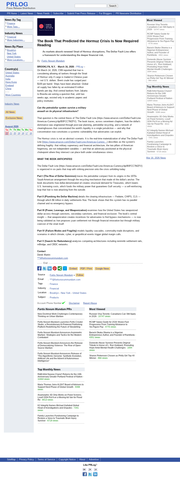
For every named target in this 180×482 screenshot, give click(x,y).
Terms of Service (46, 459)
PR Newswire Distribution (128, 13)
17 (26, 133)
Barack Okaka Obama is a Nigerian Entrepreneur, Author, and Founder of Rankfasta (112, 333)
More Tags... (13, 26)
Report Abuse (90, 303)
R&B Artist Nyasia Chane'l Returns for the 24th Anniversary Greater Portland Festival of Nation (60, 375)
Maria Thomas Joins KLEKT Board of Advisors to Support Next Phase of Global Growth (61, 385)
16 (31, 133)
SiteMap (11, 459)
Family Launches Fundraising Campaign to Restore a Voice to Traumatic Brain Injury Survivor (58, 418)
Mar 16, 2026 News (156, 158)
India (7, 79)
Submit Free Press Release (81, 13)
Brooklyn (11, 50)
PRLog (79, 66)
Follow (80, 275)
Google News (102, 268)
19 (19, 133)
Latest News (27, 13)
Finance (11, 23)
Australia (9, 75)
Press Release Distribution (21, 8)
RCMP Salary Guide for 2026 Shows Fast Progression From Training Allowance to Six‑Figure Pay (109, 324)
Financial (11, 37)
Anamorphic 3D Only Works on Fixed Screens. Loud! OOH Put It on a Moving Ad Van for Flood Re (60, 397)
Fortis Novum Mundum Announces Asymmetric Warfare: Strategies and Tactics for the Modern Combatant (60, 335)
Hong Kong (11, 82)
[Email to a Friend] (65, 268)
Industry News (12, 104)
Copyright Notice (67, 459)
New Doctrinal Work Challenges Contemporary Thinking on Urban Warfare (60, 315)
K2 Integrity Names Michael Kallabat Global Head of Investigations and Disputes (58, 406)
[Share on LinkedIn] (49, 268)
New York (12, 53)
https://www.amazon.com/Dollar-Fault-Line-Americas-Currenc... (75, 142)
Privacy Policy (26, 459)
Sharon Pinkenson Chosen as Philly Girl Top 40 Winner (160, 76)
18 (23, 133)
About (82, 459)
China (8, 88)
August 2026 (11, 126)
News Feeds (43, 13)
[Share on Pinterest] (55, 268)
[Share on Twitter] (44, 268)
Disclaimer (74, 303)
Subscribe (58, 13)
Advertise (94, 459)
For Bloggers (105, 13)
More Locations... (16, 60)
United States (14, 56)
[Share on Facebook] (39, 268)
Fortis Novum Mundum (53, 61)
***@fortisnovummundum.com (52, 258)
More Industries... (16, 40)
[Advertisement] (116, 91)
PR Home (12, 13)
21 (11, 133)
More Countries (13, 95)
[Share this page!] (90, 475)
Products (54, 297)
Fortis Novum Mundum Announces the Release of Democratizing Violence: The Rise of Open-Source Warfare (60, 345)
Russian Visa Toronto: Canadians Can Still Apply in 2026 (160, 27)
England (9, 85)
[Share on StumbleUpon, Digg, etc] (60, 268)
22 (7, 133)
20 (15, 133)
